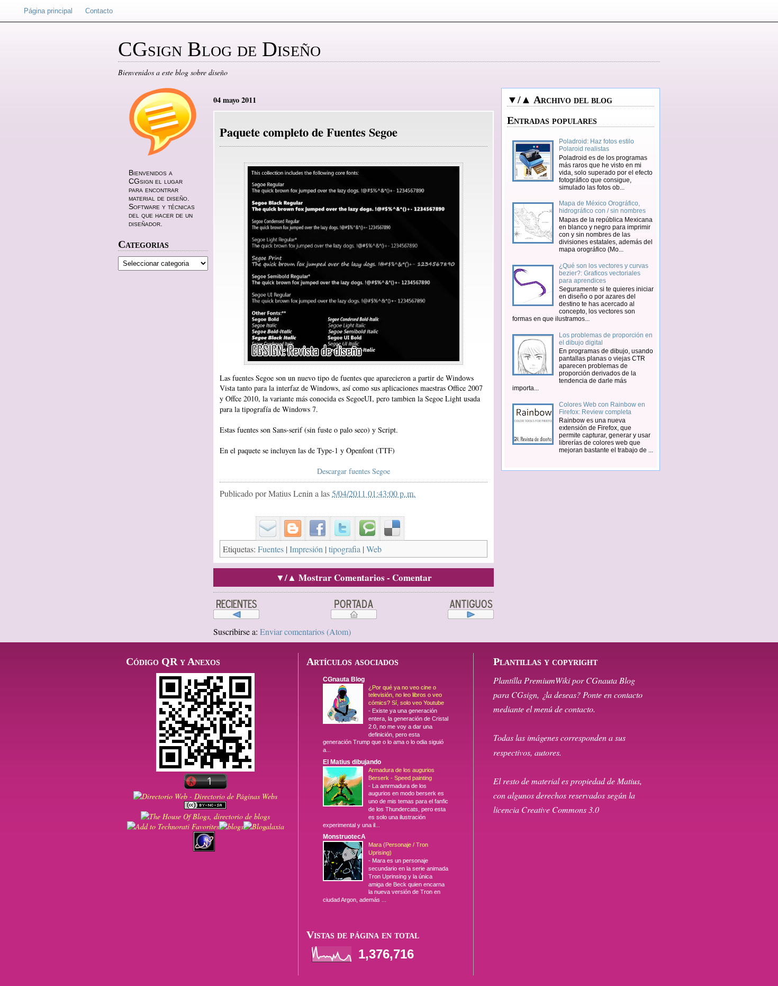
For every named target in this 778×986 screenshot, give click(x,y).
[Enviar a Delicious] (388, 519)
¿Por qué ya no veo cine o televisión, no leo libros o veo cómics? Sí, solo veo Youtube (406, 695)
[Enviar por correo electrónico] (264, 519)
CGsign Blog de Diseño (219, 49)
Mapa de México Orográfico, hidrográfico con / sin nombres (602, 207)
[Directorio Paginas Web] (205, 796)
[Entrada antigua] (471, 609)
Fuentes (271, 548)
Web (374, 548)
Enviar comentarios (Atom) (305, 631)
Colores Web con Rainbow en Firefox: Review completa (602, 408)
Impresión (306, 548)
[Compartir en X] (339, 519)
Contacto (99, 11)
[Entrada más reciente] (236, 609)
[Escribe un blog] (289, 519)
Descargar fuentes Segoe (353, 471)
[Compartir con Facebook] (314, 519)
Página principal (48, 11)
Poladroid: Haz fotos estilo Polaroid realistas (596, 145)
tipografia (344, 548)
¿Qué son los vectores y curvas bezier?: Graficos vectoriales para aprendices (603, 273)
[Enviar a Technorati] (363, 519)
